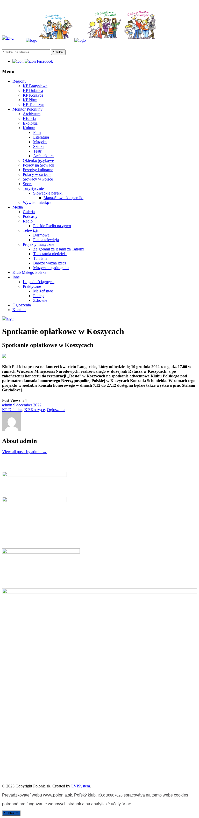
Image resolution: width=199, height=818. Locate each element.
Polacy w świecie (37, 174)
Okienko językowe (38, 160)
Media (17, 207)
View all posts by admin (24, 451)
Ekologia (30, 123)
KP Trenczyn (33, 104)
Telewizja (31, 230)
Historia (29, 118)
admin (7, 405)
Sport (27, 184)
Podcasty (30, 216)
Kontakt (19, 309)
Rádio (28, 221)
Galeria (29, 212)
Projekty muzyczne (38, 244)
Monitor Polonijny (27, 109)
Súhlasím (11, 813)
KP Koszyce (33, 95)
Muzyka (40, 142)
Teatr (37, 151)
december (24, 405)
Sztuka (38, 146)
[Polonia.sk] (7, 37)
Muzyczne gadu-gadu (51, 268)
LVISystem (80, 786)
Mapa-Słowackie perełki (63, 198)
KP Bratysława (35, 86)
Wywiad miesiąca (37, 202)
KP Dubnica (33, 90)
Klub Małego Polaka (29, 272)
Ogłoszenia (21, 305)
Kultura (29, 128)
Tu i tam (40, 258)
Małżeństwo (43, 291)
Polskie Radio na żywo (52, 226)
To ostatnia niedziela (50, 254)
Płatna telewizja (46, 240)
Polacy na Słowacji (38, 165)
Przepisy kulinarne (38, 170)
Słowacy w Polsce (38, 179)
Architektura (43, 156)
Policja (38, 295)
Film (37, 132)
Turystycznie (33, 188)
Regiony (19, 81)
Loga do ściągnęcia (38, 281)
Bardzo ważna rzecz (49, 263)
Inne (16, 277)
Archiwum (31, 114)
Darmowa (41, 235)
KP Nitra (30, 100)
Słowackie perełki (47, 193)
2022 (37, 405)
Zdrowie (40, 300)
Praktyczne (32, 286)
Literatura (41, 137)
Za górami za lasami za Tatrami (58, 249)
